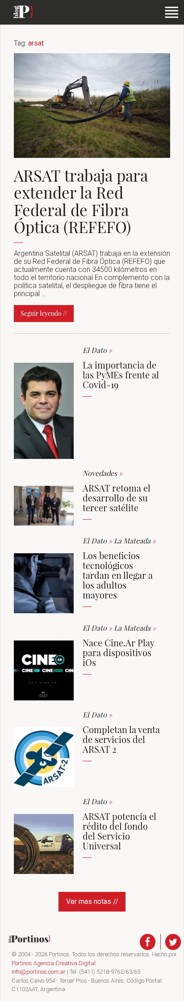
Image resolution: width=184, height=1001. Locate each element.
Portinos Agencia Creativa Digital (54, 963)
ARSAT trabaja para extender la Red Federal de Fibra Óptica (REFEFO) (81, 201)
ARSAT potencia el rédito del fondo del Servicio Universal (119, 831)
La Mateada (135, 540)
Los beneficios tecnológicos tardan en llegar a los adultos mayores (118, 575)
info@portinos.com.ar (39, 971)
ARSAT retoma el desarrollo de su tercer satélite (117, 497)
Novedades (102, 473)
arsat (36, 43)
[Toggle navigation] (171, 13)
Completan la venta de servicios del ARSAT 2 (121, 739)
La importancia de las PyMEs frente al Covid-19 (121, 374)
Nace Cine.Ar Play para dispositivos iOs (118, 652)
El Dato (97, 350)
